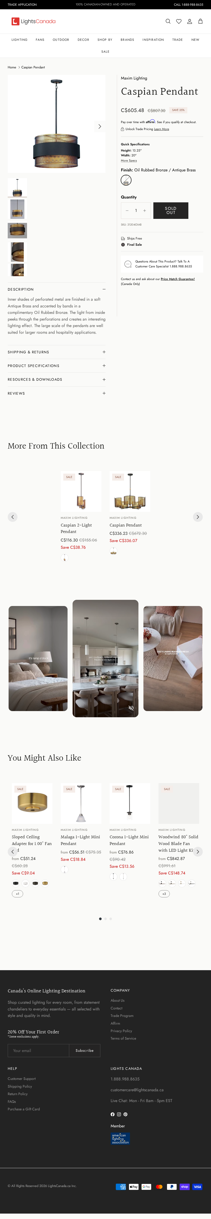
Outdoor (61, 39)
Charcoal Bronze (35, 883)
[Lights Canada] (33, 21)
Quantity (129, 197)
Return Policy (18, 1093)
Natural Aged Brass (45, 883)
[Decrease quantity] (125, 210)
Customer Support (22, 1078)
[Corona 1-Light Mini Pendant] (130, 803)
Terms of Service (123, 1038)
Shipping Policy (20, 1086)
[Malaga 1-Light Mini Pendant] (81, 803)
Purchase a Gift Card (24, 1109)
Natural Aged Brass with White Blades (182, 883)
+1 (17, 893)
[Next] (198, 517)
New (195, 39)
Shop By (105, 39)
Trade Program (122, 1015)
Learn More (161, 129)
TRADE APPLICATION (22, 4)
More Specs (129, 160)
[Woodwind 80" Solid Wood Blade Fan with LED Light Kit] (179, 803)
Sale (105, 51)
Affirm (115, 1023)
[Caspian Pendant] (130, 491)
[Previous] (12, 517)
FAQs (12, 1101)
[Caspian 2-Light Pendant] (81, 491)
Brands (127, 39)
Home (12, 67)
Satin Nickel (64, 869)
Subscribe (85, 1050)
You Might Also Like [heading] (44, 758)
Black (16, 883)
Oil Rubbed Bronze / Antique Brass (64, 558)
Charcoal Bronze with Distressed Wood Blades (172, 883)
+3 (164, 893)
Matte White (25, 883)
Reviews (16, 393)
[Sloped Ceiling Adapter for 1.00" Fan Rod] (32, 803)
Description (21, 289)
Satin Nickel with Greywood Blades (192, 883)
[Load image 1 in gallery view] (57, 124)
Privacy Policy (121, 1030)
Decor (83, 39)
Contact (116, 1008)
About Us (118, 1000)
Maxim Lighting (134, 78)
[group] (81, 517)
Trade (177, 39)
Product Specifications (33, 365)
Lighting (20, 39)
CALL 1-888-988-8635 (188, 4)
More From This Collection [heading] (56, 446)
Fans (40, 39)
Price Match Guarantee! (178, 279)
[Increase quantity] (146, 210)
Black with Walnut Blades (162, 883)
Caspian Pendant (33, 67)
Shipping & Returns (28, 352)
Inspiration (153, 39)
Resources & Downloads (35, 379)
